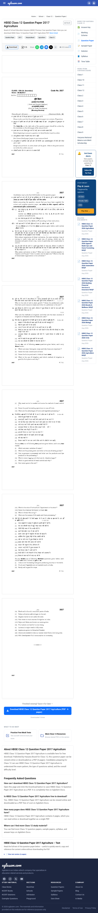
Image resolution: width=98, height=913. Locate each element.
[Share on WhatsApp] (37, 47)
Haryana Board (30, 37)
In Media (78, 899)
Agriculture (42, 37)
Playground (31, 899)
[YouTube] (21, 879)
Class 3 (80, 101)
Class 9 (80, 132)
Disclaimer (66, 908)
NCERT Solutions (8, 895)
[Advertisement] (37, 64)
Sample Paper (85, 46)
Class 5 (80, 111)
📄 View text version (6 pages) (16, 854)
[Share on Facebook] (46, 47)
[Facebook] (4, 879)
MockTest (30, 887)
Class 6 (80, 117)
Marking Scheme (82, 34)
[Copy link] (55, 47)
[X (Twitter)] (16, 879)
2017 (20, 37)
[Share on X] (51, 47)
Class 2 (80, 96)
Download (13, 47)
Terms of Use (77, 908)
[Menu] (4, 3)
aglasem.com (15, 3)
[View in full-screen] (70, 46)
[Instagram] (10, 879)
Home (33, 16)
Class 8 (80, 127)
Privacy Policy (90, 908)
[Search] (89, 3)
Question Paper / (61, 16)
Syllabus (83, 56)
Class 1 (80, 75)
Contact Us (79, 895)
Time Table (84, 62)
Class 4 (80, 106)
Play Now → (85, 211)
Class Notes (6, 887)
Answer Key (84, 27)
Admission (30, 895)
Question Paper (9, 37)
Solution (83, 51)
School (40, 16)
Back (68, 23)
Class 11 (80, 85)
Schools (29, 891)
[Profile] (94, 3)
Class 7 (80, 122)
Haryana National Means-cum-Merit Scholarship (84, 140)
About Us (79, 887)
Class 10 (80, 80)
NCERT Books (7, 891)
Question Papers (57, 887)
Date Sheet (55, 899)
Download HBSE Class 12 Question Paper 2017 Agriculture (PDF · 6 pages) (39, 710)
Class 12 (49, 16)
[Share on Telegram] (42, 47)
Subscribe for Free (88, 171)
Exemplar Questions (10, 899)
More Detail (54, 33)
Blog (77, 891)
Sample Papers (57, 891)
